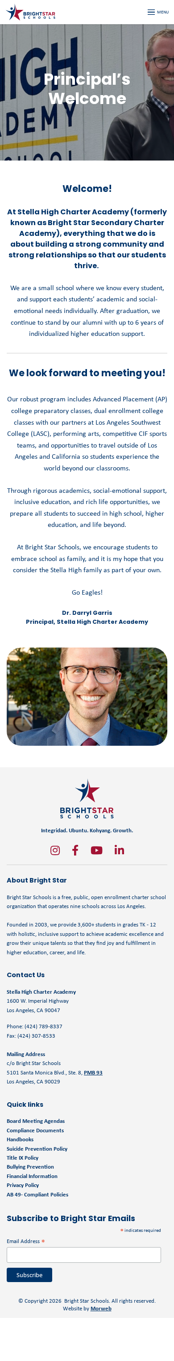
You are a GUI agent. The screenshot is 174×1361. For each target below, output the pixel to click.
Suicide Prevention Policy (37, 1148)
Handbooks (20, 1139)
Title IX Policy (23, 1157)
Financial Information (32, 1176)
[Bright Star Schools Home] (87, 798)
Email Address (26, 1241)
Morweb (101, 1308)
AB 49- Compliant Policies (37, 1194)
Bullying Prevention (30, 1166)
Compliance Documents (35, 1130)
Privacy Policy (23, 1185)
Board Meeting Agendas (36, 1121)
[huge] (55, 850)
